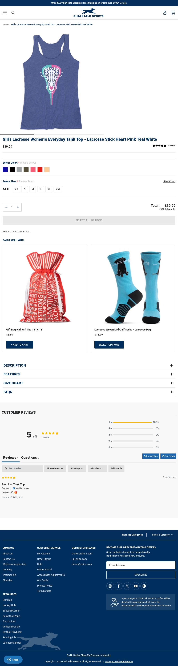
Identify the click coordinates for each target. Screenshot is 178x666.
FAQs (7, 392)
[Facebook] (119, 586)
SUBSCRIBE (141, 574)
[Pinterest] (144, 586)
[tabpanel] (89, 487)
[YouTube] (136, 586)
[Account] (165, 13)
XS (16, 189)
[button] (5, 13)
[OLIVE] (26, 169)
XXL (58, 189)
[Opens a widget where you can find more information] (13, 660)
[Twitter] (127, 586)
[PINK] (33, 169)
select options (109, 344)
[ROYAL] (5, 169)
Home (6, 24)
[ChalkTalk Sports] (89, 12)
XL (48, 189)
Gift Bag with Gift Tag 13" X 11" (24, 329)
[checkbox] (116, 468)
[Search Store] (13, 13)
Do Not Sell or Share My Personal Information (89, 655)
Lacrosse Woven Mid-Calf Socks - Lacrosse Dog (122, 329)
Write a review (168, 456)
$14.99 (98, 334)
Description (14, 365)
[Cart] (173, 13)
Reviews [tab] (10, 457)
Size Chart (13, 383)
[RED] (40, 169)
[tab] (30, 457)
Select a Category (160, 534)
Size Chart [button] (169, 181)
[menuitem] (165, 13)
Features (12, 374)
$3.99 (9, 334)
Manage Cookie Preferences (119, 661)
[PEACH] (47, 169)
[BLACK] (12, 169)
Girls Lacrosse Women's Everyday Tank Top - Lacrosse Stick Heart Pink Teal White (80, 139)
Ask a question (151, 456)
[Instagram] (110, 586)
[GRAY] (19, 169)
